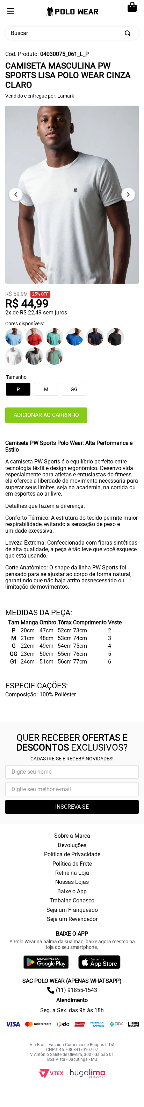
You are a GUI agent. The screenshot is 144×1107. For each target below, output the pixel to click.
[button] (74, 389)
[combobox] (72, 33)
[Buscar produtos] (129, 33)
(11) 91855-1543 (76, 990)
